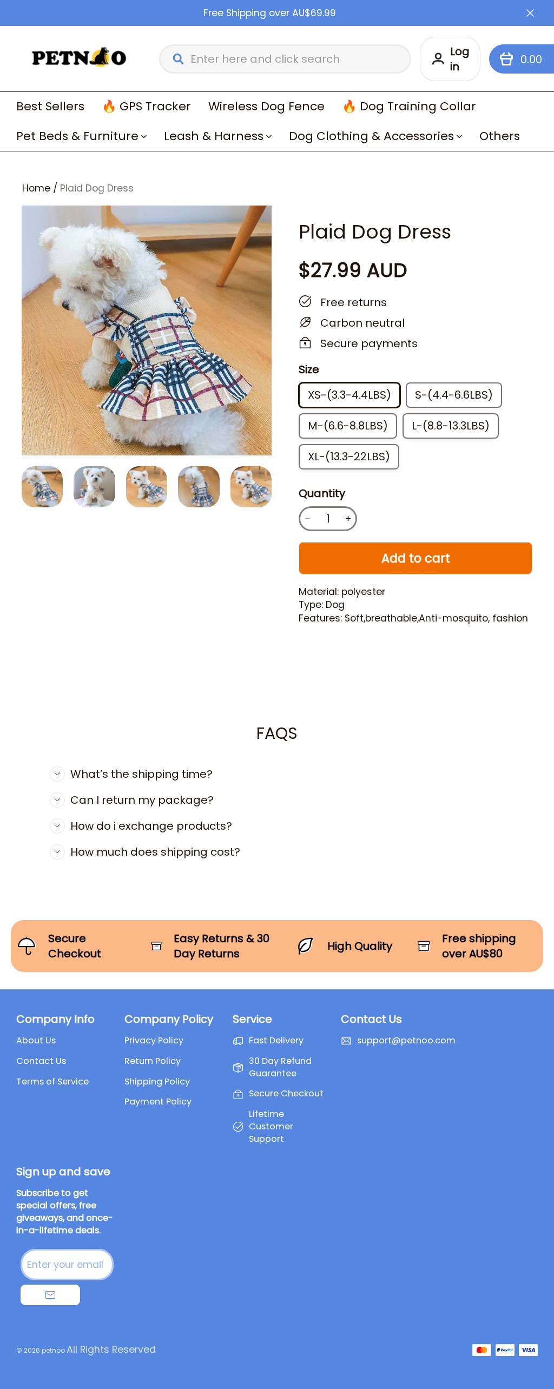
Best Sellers (50, 106)
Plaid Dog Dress (97, 188)
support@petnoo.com (406, 1041)
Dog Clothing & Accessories (371, 136)
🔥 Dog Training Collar (409, 106)
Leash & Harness (213, 136)
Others (499, 136)
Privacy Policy (153, 1041)
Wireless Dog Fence (266, 106)
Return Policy (152, 1061)
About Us (36, 1041)
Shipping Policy (157, 1082)
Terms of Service (52, 1082)
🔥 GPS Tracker (146, 106)
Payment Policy (158, 1102)
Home (36, 188)
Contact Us (41, 1061)
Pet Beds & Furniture (77, 136)
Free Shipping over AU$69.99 (269, 12)
